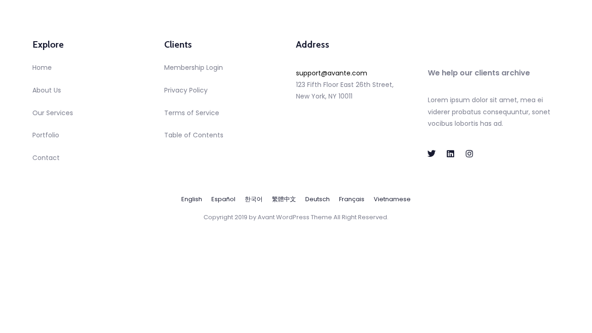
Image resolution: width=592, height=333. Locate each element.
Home (42, 67)
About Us (46, 90)
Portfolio (45, 135)
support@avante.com (331, 73)
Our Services (52, 112)
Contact (46, 157)
